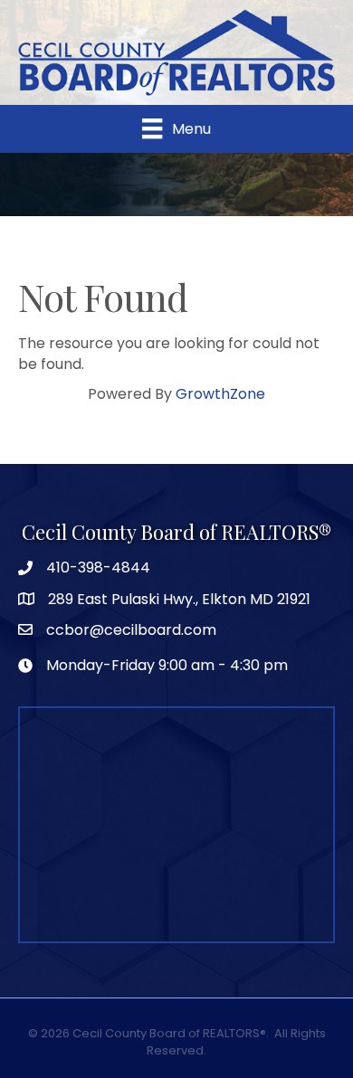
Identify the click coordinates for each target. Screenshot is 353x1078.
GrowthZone (220, 393)
